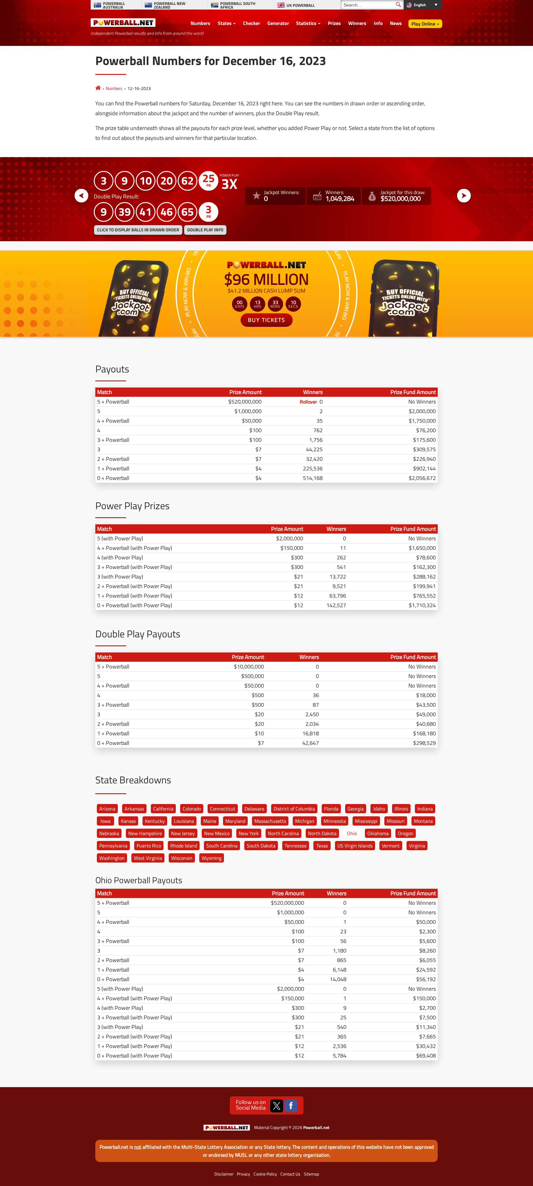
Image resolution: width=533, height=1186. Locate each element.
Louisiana (184, 821)
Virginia (417, 845)
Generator (278, 23)
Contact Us (290, 1174)
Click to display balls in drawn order (138, 230)
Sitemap (311, 1174)
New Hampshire (145, 833)
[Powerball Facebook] (290, 1105)
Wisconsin (181, 858)
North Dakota (322, 833)
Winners (357, 23)
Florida (331, 808)
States (225, 23)
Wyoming (211, 858)
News (396, 23)
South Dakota (261, 845)
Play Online (423, 23)
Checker (251, 23)
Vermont (391, 845)
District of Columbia (294, 808)
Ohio (352, 833)
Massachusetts (270, 821)
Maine (209, 821)
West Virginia (148, 858)
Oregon (405, 833)
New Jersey (183, 833)
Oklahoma (378, 833)
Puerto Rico (149, 845)
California (163, 808)
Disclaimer (223, 1174)
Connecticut (222, 808)
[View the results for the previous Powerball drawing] (82, 196)
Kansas (128, 821)
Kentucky (155, 821)
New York (249, 833)
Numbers (200, 23)
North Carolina (283, 833)
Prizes (334, 23)
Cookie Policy (265, 1174)
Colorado (192, 808)
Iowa (105, 821)
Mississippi (366, 821)
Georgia (356, 808)
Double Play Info (205, 230)
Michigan (304, 821)
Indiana (425, 808)
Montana (423, 821)
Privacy (243, 1174)
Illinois (401, 808)
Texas (322, 845)
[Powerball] (98, 88)
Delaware (254, 808)
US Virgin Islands (355, 845)
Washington (112, 858)
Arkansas (134, 808)
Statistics (306, 23)
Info (378, 23)
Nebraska (109, 833)
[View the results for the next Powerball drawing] (464, 196)
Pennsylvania (113, 845)
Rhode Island (183, 845)
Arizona (107, 808)
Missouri (396, 821)
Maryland (235, 821)
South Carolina (222, 845)
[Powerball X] (276, 1105)
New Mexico (216, 833)
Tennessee (296, 845)
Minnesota (335, 821)
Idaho (379, 808)
